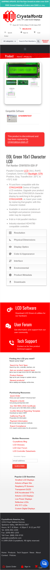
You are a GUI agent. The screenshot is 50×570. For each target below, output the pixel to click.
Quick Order (11, 566)
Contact (4, 555)
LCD (26, 171)
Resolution (17, 232)
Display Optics (19, 246)
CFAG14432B (15, 187)
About (38, 552)
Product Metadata (20, 274)
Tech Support (27, 341)
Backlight (32, 174)
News (32, 552)
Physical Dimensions (22, 239)
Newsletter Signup (19, 456)
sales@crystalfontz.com (11, 538)
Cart (38, 33)
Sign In (25, 33)
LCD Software (25, 308)
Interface (16, 260)
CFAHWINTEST (25, 116)
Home (4, 552)
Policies (12, 555)
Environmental (19, 267)
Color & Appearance (22, 253)
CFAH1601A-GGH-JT (18, 142)
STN (40, 174)
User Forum (23, 324)
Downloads (17, 281)
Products (11, 552)
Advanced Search (45, 41)
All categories (8, 41)
